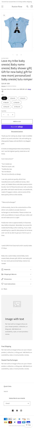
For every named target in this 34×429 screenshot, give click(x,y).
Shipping (3, 86)
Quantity (3, 111)
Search (6, 391)
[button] (2, 6)
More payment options (17, 131)
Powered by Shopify (21, 425)
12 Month (16, 102)
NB (4, 98)
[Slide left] (13, 55)
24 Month (17, 107)
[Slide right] (21, 55)
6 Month (22, 98)
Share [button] (5, 289)
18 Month (6, 107)
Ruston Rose (14, 425)
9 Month (6, 102)
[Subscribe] (28, 403)
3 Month (12, 98)
